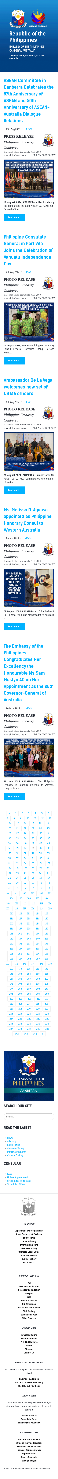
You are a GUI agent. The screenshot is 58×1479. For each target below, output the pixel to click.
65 (33, 863)
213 (20, 1003)
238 (20, 1028)
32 (9, 838)
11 (35, 818)
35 (33, 838)
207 (11, 998)
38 (9, 843)
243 (26, 1033)
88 (25, 883)
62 (9, 863)
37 (48, 838)
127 (20, 918)
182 (11, 973)
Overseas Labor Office (29, 1252)
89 (33, 883)
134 (37, 923)
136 (11, 928)
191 (46, 978)
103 (49, 893)
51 (17, 853)
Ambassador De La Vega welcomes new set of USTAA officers (28, 386)
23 (33, 828)
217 (11, 1008)
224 (29, 1013)
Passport (29, 1293)
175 (41, 963)
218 (20, 1008)
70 (26, 868)
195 (38, 983)
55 (48, 853)
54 (40, 853)
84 (40, 878)
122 (20, 913)
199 (29, 988)
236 (47, 1023)
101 (32, 893)
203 (20, 993)
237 (11, 1028)
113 (41, 903)
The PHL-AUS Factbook (29, 1386)
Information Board (16, 1152)
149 (38, 938)
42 (40, 843)
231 (47, 1018)
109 (8, 903)
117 (24, 908)
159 (37, 948)
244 (35, 1033)
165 (46, 953)
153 (28, 943)
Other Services (29, 1318)
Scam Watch (29, 1262)
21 (17, 828)
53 (33, 853)
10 (28, 818)
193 (20, 983)
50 (10, 853)
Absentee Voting (15, 1148)
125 (46, 913)
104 (11, 898)
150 (46, 938)
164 (37, 953)
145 (46, 933)
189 (29, 978)
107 (37, 898)
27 (17, 833)
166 (11, 958)
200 (38, 988)
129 (37, 918)
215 (37, 1003)
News (10, 1137)
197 (11, 988)
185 (38, 973)
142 (20, 933)
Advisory (11, 1141)
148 (29, 938)
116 (16, 908)
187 (11, 978)
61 (48, 858)
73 (48, 868)
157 (20, 948)
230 (38, 1018)
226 (47, 1013)
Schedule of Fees (16, 1184)
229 (29, 1018)
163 (28, 953)
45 (17, 848)
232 (11, 1023)
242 (17, 1033)
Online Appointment (17, 1177)
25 (48, 828)
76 (25, 873)
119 (41, 908)
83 (33, 878)
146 (11, 938)
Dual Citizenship (29, 1300)
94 (25, 888)
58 (25, 858)
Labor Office (13, 1145)
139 (37, 928)
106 (29, 898)
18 (40, 823)
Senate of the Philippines (29, 1446)
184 (29, 973)
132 (20, 923)
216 (46, 1003)
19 (48, 823)
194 (29, 983)
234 (29, 1023)
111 (25, 903)
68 (10, 868)
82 (25, 878)
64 (25, 863)
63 (17, 863)
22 (25, 828)
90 (41, 883)
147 (20, 938)
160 (46, 948)
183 (20, 973)
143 (28, 933)
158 (29, 948)
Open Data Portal (29, 1419)
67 (49, 863)
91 (49, 883)
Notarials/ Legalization (29, 1290)
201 (46, 988)
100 (24, 893)
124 (37, 913)
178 (20, 968)
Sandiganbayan (29, 1460)
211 (46, 998)
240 (38, 1028)
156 (11, 948)
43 (48, 843)
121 (11, 913)
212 (11, 1003)
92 (9, 888)
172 (16, 963)
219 (29, 1008)
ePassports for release (19, 1180)
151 (11, 943)
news (29, 129)
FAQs (9, 1173)
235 (38, 1023)
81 (17, 878)
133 (28, 923)
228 (20, 1018)
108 (46, 898)
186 (46, 973)
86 (9, 883)
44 (9, 848)
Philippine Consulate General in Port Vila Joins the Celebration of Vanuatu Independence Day (28, 250)
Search (29, 1345)
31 (48, 833)
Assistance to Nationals (29, 1307)
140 (46, 928)
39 (17, 843)
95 (33, 888)
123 (28, 913)
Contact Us (29, 1352)
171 (7, 963)
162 (20, 953)
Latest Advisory (29, 1241)
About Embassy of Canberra (29, 1234)
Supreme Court (29, 1453)
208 (20, 998)
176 (50, 963)
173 (24, 963)
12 (42, 818)
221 (46, 1008)
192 (11, 983)
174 (33, 963)
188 (20, 978)
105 (20, 898)
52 (25, 853)
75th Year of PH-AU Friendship (29, 1382)
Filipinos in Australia (29, 1379)
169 (38, 958)
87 (17, 883)
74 (10, 873)
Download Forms (29, 1335)
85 (48, 878)
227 (11, 1018)
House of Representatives (29, 1450)
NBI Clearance (29, 1304)
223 (20, 1013)
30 (41, 833)
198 (20, 988)
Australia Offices (29, 1338)
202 (11, 993)
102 (41, 893)
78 (40, 873)
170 (46, 958)
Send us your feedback (29, 1422)
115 (7, 908)
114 (49, 903)
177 (11, 968)
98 (8, 893)
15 (18, 823)
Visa (29, 1297)
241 (47, 1028)
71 (33, 868)
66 (41, 863)
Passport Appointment (29, 1286)
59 (33, 858)
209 (29, 998)
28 (25, 833)
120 (50, 908)
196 (46, 983)
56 (9, 858)
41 (33, 843)
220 (38, 1008)
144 (37, 933)
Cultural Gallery (15, 1155)
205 (38, 993)
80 (9, 878)
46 (25, 848)
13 (50, 818)
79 (48, 873)
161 (11, 953)
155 (46, 943)
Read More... (14, 217)
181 (46, 968)
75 (17, 873)
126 (11, 918)
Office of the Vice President (29, 1443)
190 (38, 978)
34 (25, 838)
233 (20, 1023)
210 (38, 998)
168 (29, 958)
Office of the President (29, 1439)
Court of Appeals (29, 1457)
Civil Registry (29, 1311)
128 (29, 918)
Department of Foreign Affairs (29, 1230)
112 (33, 903)
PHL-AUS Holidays (29, 1342)
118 (33, 908)
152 (20, 943)
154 (37, 943)
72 (41, 868)
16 (25, 823)
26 (9, 833)
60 (41, 858)
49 (49, 848)
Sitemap (29, 1349)
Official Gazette (29, 1415)
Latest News (29, 1238)
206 (47, 993)
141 (11, 933)
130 (46, 918)
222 (11, 1013)
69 (18, 868)
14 (10, 823)
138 (29, 928)
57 (17, 858)
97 (49, 888)
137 (20, 928)
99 (16, 893)
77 (33, 873)
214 (29, 1003)
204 (29, 993)
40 (25, 843)
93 (17, 888)
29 (33, 833)
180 (37, 968)
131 (11, 923)
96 (41, 888)
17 (33, 823)
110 (16, 903)
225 (38, 1013)
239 (29, 1028)
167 (20, 958)
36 (41, 838)
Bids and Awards (29, 1255)
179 (28, 968)
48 (41, 848)
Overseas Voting (29, 1248)
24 (40, 828)
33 (17, 838)
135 (46, 923)
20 (10, 828)
